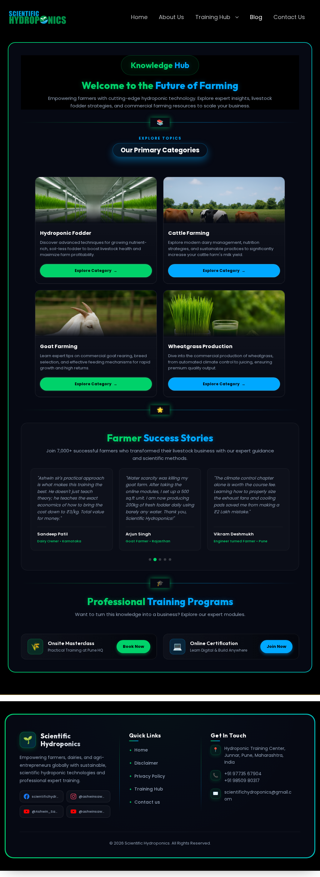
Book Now (133, 646)
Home (139, 17)
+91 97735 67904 (243, 774)
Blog (256, 17)
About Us (171, 17)
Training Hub (212, 17)
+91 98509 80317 (242, 780)
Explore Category (96, 270)
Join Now (276, 646)
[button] (235, 17)
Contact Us (289, 17)
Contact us (144, 802)
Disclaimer (143, 763)
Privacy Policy (147, 776)
